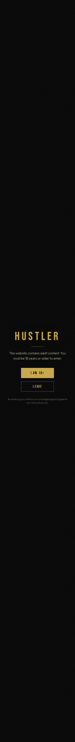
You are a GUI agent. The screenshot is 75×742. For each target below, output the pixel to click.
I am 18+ (38, 373)
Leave (37, 386)
